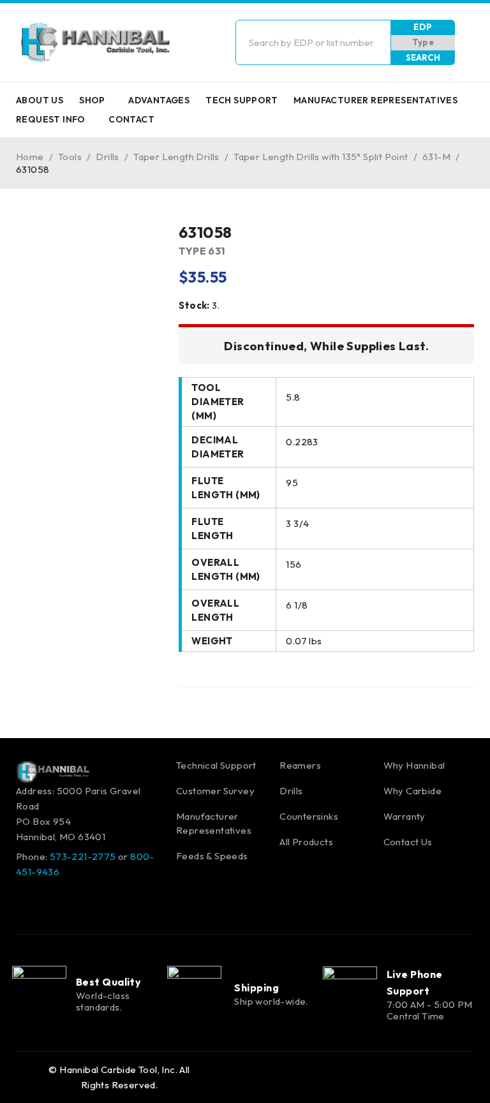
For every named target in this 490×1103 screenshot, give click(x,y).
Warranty (404, 816)
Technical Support (216, 765)
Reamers (300, 765)
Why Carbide (412, 791)
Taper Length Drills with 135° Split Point (321, 157)
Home (30, 157)
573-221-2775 (83, 856)
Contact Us (408, 842)
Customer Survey (215, 791)
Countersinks (308, 816)
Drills (107, 157)
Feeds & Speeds (212, 856)
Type (423, 42)
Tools (70, 157)
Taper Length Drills (176, 157)
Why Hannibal (414, 765)
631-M (436, 157)
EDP (422, 27)
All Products (306, 842)
